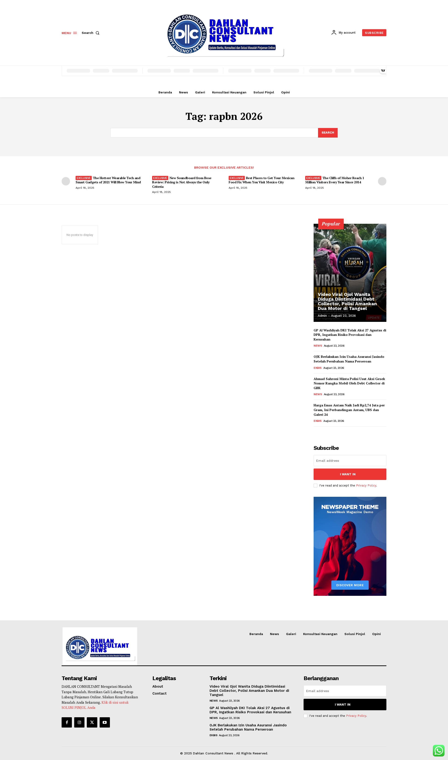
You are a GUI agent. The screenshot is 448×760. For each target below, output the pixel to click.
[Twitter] (92, 722)
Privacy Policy (366, 485)
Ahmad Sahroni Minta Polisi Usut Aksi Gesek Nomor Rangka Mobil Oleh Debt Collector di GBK (349, 383)
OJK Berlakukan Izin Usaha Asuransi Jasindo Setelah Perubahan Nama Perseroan (349, 358)
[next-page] (382, 181)
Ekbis (318, 367)
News (318, 345)
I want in (348, 474)
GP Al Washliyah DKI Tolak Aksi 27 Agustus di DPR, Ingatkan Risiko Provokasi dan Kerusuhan (350, 334)
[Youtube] (105, 722)
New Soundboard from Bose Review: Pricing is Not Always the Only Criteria (181, 182)
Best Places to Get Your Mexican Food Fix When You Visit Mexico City (261, 180)
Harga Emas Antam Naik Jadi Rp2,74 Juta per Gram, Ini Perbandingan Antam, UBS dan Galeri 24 (349, 409)
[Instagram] (79, 722)
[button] (91, 33)
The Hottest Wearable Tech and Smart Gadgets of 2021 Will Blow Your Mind (108, 180)
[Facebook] (67, 722)
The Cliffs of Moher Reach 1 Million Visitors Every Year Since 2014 (334, 180)
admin (322, 315)
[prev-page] (66, 181)
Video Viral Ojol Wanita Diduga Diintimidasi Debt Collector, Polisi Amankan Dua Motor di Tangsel (347, 301)
